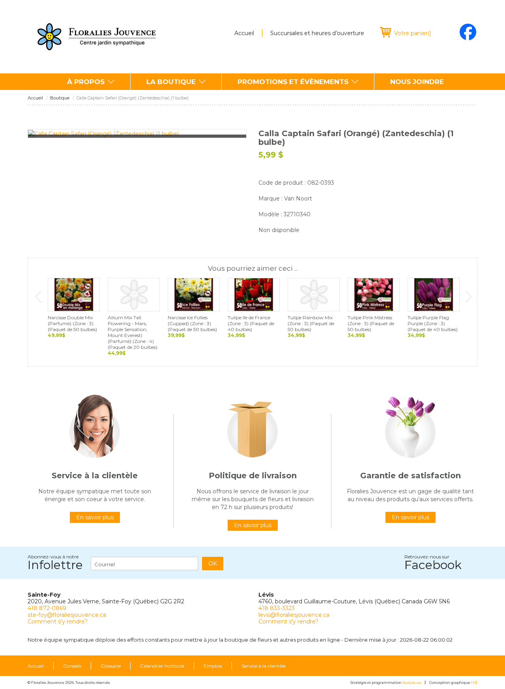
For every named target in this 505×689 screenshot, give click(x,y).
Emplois (213, 666)
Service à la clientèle (263, 666)
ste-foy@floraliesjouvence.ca (67, 614)
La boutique (171, 82)
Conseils (72, 666)
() (412, 33)
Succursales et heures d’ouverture (317, 33)
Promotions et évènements (293, 82)
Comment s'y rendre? (58, 621)
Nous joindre (417, 82)
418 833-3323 (276, 608)
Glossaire (111, 666)
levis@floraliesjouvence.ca (293, 614)
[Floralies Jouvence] (97, 37)
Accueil (244, 33)
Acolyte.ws (411, 682)
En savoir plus (95, 517)
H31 (474, 682)
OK (212, 563)
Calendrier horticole (162, 666)
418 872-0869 (47, 608)
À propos (86, 82)
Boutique (59, 98)
